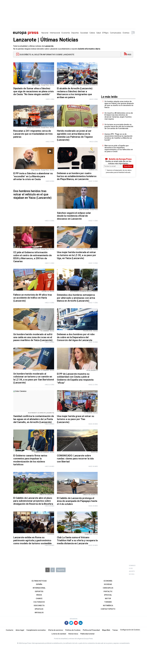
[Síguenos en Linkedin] (80, 623)
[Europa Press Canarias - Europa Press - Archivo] (33, 116)
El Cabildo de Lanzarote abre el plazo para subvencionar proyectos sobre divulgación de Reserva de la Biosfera (33, 501)
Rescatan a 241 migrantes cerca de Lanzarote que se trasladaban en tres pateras (33, 134)
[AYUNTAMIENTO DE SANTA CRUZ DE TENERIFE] (77, 279)
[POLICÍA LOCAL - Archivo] (77, 319)
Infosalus (39, 612)
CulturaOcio (39, 602)
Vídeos (39, 595)
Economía (65, 33)
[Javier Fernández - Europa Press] (77, 198)
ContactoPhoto (108, 609)
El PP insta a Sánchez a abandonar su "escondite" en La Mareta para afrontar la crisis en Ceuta (33, 176)
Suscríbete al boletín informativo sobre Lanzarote (46, 54)
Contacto (9, 630)
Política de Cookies (72, 630)
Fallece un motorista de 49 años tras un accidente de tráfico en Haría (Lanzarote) (32, 298)
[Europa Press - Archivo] (77, 522)
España (39, 584)
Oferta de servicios (55, 630)
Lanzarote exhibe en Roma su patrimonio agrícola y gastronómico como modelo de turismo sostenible (32, 540)
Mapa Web (106, 630)
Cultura (92, 33)
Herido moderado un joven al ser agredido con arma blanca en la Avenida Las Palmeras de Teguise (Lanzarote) (75, 135)
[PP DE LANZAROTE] (77, 358)
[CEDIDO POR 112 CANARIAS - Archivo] (77, 237)
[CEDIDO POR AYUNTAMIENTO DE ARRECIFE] (77, 73)
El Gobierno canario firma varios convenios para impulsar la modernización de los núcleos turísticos (30, 460)
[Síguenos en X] (71, 623)
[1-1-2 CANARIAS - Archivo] (77, 116)
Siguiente (60, 570)
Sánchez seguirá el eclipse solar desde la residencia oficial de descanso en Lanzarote (74, 216)
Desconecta (39, 605)
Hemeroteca (73, 634)
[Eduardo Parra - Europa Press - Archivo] (33, 237)
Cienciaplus (108, 588)
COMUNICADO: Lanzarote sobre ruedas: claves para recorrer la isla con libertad (75, 458)
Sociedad (84, 33)
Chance (39, 598)
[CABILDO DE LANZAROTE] (33, 483)
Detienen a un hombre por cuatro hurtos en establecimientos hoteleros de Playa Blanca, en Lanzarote (76, 176)
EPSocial (108, 595)
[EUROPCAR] (77, 440)
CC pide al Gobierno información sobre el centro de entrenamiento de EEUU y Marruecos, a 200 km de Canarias (32, 257)
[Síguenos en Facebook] (66, 623)
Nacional (44, 33)
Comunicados (115, 33)
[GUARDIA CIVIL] (77, 158)
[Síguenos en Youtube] (76, 623)
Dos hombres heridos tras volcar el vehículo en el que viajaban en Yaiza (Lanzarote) (32, 194)
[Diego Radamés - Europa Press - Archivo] (33, 158)
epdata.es (39, 609)
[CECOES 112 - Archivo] (33, 279)
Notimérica (108, 605)
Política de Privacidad (91, 630)
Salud (98, 33)
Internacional (55, 33)
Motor (108, 598)
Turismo (108, 602)
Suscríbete (128, 166)
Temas (115, 630)
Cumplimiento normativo (36, 630)
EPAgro (105, 33)
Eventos (126, 33)
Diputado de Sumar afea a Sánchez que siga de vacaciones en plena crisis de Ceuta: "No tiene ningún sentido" (33, 91)
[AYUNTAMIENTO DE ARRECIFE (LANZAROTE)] (33, 401)
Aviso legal (20, 630)
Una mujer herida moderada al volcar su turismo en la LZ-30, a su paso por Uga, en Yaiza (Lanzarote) (76, 255)
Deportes (75, 33)
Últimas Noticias (39, 581)
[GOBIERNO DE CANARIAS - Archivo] (33, 440)
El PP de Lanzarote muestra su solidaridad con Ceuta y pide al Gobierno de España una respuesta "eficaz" (75, 378)
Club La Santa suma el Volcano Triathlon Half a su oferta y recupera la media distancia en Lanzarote (77, 540)
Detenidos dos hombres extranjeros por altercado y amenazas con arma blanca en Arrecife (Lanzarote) (76, 298)
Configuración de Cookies (130, 630)
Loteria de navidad (59, 634)
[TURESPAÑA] (33, 522)
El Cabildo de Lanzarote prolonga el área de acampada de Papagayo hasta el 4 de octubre (77, 501)
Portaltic (108, 591)
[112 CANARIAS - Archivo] (33, 319)
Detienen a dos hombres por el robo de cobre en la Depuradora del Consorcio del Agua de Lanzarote (76, 337)
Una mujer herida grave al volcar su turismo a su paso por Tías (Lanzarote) (75, 419)
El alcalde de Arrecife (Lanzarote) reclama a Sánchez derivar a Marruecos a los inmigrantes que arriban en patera (74, 93)
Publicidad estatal (87, 634)
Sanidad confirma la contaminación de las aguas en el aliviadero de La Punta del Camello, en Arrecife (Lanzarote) (33, 419)
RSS (129, 54)
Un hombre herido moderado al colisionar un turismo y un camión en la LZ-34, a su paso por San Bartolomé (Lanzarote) (33, 378)
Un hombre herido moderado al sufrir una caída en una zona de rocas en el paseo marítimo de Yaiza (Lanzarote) (33, 337)
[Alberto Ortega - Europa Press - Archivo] (33, 73)
